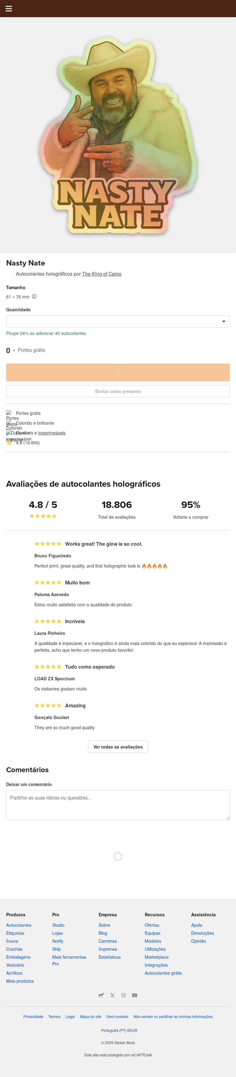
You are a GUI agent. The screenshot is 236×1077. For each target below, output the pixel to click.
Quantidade (18, 309)
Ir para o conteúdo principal (4, 4)
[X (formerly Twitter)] (112, 995)
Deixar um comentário (29, 784)
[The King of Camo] (10, 274)
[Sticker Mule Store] (101, 995)
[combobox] (118, 321)
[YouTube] (134, 995)
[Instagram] (123, 995)
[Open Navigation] (8, 8)
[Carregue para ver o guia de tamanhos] (34, 297)
